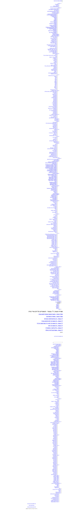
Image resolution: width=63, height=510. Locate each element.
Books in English (56, 292)
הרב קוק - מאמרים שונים (53, 265)
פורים (56, 232)
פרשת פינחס (55, 462)
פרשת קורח (55, 459)
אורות (56, 144)
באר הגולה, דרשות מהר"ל (53, 132)
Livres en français (56, 291)
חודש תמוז (55, 62)
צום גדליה (55, 67)
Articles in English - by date (52, 175)
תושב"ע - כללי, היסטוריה (53, 115)
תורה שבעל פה (54, 250)
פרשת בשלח (55, 438)
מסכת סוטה (55, 105)
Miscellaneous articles (53, 184)
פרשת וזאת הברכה (54, 474)
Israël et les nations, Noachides (52, 169)
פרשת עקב (55, 467)
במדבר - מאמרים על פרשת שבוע (52, 237)
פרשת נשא (55, 456)
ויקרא (56, 78)
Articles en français (58, 345)
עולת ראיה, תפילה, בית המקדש (52, 148)
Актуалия (57, 375)
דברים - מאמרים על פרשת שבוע (52, 238)
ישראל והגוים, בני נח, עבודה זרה (52, 207)
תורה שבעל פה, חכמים (55, 114)
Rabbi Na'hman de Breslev (52, 30)
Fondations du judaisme (53, 23)
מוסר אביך (55, 149)
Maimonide (55, 29)
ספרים (60, 289)
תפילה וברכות (57, 118)
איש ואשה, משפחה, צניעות (55, 280)
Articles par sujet (56, 346)
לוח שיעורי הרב (56, 10)
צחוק (56, 211)
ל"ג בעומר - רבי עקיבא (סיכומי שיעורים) (53, 318)
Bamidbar (55, 20)
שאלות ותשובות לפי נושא (55, 268)
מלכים (56, 83)
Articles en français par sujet (52, 161)
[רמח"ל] (56, 136)
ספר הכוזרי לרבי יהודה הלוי (55, 253)
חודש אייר (55, 216)
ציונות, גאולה (57, 275)
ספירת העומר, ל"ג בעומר (53, 219)
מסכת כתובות (55, 104)
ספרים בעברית (56, 290)
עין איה (56, 146)
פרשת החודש (57, 420)
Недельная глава (54, 189)
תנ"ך (58, 74)
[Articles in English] (52, 173)
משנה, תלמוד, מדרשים (55, 90)
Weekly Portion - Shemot (53, 177)
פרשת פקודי (55, 444)
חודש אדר (57, 416)
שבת (56, 54)
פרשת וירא (55, 426)
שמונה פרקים (55, 122)
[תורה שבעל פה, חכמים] (51, 114)
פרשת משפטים (54, 440)
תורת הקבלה (55, 251)
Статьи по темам (54, 186)
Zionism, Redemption (55, 367)
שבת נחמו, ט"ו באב (54, 223)
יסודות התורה (55, 201)
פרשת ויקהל (55, 443)
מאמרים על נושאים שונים (55, 200)
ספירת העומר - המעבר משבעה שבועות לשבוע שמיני (51, 314)
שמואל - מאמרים (54, 241)
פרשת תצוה (55, 441)
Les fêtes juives (54, 16)
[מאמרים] (57, 158)
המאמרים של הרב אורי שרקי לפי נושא (53, 159)
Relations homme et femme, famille (51, 27)
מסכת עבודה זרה (54, 110)
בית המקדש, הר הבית (55, 277)
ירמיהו (56, 85)
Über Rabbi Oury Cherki (55, 300)
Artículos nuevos (54, 196)
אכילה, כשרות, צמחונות (53, 48)
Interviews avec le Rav (53, 171)
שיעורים (59, 7)
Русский (57, 306)
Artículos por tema (54, 195)
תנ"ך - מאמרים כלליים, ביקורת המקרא (51, 234)
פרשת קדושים (54, 451)
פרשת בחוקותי (54, 454)
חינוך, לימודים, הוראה (55, 279)
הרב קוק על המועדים (53, 261)
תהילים (56, 87)
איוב (56, 88)
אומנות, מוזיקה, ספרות (55, 287)
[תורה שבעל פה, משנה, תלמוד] (49, 247)
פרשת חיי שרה (54, 427)
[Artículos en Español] (53, 379)
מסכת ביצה (55, 100)
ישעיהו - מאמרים (54, 242)
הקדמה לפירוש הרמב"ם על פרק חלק (51, 123)
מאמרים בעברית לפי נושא (57, 344)
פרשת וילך (55, 472)
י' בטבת (55, 71)
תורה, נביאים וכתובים (57, 421)
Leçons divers (54, 33)
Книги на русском (56, 293)
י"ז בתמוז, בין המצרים (53, 63)
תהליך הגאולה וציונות (53, 42)
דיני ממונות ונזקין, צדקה (55, 285)
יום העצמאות (55, 58)
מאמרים (59, 158)
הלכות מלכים (55, 126)
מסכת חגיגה (55, 103)
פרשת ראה (55, 468)
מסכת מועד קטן (54, 102)
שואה (56, 43)
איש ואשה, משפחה (54, 210)
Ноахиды (55, 191)
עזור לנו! (57, 5)
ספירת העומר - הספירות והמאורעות (54, 316)
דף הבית (59, 3)
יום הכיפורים (55, 68)
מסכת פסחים (55, 96)
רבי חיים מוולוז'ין (56, 142)
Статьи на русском (55, 185)
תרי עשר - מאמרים (54, 245)
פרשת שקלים (57, 417)
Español (57, 307)
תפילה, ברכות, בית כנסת (55, 273)
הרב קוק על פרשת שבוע (53, 152)
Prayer (56, 181)
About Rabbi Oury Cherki (54, 297)
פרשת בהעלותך (54, 457)
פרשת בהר (55, 453)
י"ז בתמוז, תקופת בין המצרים (52, 221)
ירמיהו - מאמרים (54, 243)
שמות (56, 77)
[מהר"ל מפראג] (54, 129)
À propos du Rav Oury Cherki (54, 296)
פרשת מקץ (55, 432)
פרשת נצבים (55, 471)
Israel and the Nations (53, 183)
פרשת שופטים (54, 469)
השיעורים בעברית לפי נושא (54, 8)
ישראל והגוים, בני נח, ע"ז (55, 392)
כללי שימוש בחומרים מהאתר (54, 6)
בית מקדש (57, 390)
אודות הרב (59, 294)
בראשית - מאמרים (56, 423)
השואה (56, 208)
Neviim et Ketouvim (53, 21)
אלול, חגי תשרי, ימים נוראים (54, 409)
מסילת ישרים (55, 137)
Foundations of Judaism (53, 182)
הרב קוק (57, 143)
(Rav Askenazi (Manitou (53, 32)
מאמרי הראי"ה (54, 150)
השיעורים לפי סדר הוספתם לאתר (54, 9)
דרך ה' (56, 138)
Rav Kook (55, 31)
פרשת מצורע (55, 449)
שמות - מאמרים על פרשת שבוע (52, 235)
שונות (58, 288)
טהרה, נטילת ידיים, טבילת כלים (54, 283)
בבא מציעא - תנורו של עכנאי (52, 108)
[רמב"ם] (56, 121)
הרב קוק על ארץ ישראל (53, 155)
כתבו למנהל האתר (31, 505)
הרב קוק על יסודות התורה (53, 262)
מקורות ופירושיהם (56, 271)
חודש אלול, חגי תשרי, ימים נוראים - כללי (51, 65)
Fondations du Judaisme (55, 353)
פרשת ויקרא (55, 446)
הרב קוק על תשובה (54, 263)
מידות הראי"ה (54, 259)
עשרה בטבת (55, 229)
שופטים (55, 81)
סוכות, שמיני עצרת (54, 69)
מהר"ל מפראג (57, 129)
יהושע (56, 80)
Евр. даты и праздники (55, 373)
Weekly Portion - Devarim (53, 180)
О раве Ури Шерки (55, 298)
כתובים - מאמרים (54, 246)
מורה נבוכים (55, 127)
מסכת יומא (55, 98)
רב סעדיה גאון (56, 119)
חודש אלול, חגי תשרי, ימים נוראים (52, 224)
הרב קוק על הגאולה (54, 154)
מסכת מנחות (55, 112)
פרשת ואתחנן (55, 466)
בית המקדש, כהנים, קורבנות (52, 45)
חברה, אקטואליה (54, 41)
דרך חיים (55, 133)
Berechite (55, 17)
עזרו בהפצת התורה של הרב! (58, 335)
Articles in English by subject (52, 174)
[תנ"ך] (56, 233)
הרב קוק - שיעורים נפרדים (53, 156)
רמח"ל (58, 136)
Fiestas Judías (56, 382)
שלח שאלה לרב (56, 267)
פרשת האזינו (55, 473)
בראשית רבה (55, 92)
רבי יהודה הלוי (56, 120)
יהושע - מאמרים (54, 239)
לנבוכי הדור (55, 151)
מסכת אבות (55, 111)
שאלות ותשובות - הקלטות (53, 51)
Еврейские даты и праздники (52, 188)
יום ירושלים (55, 60)
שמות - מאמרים (56, 434)
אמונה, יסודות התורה (53, 36)
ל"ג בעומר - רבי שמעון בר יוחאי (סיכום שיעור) (52, 321)
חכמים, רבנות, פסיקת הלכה (54, 272)
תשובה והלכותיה (54, 39)
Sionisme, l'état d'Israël (53, 25)
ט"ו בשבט (55, 230)
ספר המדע (55, 124)
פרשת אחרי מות (54, 450)
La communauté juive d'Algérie (52, 170)
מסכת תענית (55, 101)
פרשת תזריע (55, 448)
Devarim (57, 352)
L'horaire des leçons (53, 15)
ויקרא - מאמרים (56, 445)
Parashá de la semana (53, 197)
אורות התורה (55, 258)
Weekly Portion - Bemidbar (52, 179)
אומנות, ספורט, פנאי (54, 50)
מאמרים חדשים (56, 160)
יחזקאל (56, 86)
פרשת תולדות (55, 428)
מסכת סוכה (55, 99)
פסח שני (55, 59)
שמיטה (56, 206)
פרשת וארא (55, 436)
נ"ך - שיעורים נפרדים (53, 89)
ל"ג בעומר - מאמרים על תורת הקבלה (54, 330)
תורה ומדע (55, 202)
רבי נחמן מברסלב (56, 141)
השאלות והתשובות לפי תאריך (54, 269)
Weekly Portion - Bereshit (53, 176)
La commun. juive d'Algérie (54, 355)
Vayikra (55, 19)
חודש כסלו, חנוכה (54, 70)
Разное (55, 192)
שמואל (56, 82)
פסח (56, 56)
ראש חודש (55, 214)
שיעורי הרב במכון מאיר (55, 12)
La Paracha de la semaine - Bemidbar (51, 167)
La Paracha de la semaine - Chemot (51, 165)
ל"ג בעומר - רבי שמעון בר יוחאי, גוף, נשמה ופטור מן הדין (50, 323)
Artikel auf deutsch (56, 193)
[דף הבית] (57, 3)
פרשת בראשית (54, 424)
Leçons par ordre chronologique (52, 14)
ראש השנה (55, 66)
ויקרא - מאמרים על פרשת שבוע (52, 236)
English (57, 305)
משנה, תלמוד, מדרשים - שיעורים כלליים (51, 91)
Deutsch (57, 308)
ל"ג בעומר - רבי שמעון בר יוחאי (55, 325)
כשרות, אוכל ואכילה (56, 282)
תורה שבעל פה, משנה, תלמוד (54, 247)
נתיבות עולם (55, 134)
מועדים (58, 213)
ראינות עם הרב (54, 212)
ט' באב (56, 64)
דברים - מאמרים (56, 464)
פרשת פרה (57, 419)
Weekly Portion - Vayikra (53, 178)
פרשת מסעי (55, 463)
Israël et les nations (56, 354)
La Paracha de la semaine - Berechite (51, 164)
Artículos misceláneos (53, 199)
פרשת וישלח (55, 430)
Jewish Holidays (56, 360)
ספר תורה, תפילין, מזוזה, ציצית (52, 49)
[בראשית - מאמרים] (52, 423)
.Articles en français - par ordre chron (51, 162)
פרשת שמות (55, 435)
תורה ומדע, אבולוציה (53, 38)
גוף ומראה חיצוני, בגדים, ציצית (54, 281)
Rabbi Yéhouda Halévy (53, 28)
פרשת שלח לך (54, 458)
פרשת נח (55, 425)
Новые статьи (54, 187)
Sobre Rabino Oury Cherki (54, 299)
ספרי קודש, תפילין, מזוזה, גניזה (54, 284)
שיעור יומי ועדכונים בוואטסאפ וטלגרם (53, 11)
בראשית (55, 76)
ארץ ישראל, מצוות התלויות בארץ (52, 44)
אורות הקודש (55, 145)
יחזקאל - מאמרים (54, 244)
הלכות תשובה (55, 125)
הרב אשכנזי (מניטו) (56, 157)
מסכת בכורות (55, 113)
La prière (55, 24)
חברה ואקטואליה (54, 204)
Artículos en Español (55, 194)
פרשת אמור (55, 452)
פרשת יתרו (55, 439)
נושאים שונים (55, 52)
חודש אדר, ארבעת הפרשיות (52, 231)
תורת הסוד (55, 116)
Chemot (55, 18)
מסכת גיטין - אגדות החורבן (53, 106)
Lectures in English (56, 34)
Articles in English (56, 173)
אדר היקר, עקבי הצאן (53, 147)
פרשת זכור (57, 418)
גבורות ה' (55, 130)
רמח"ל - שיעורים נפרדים (53, 140)
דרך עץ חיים (55, 139)
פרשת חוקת (55, 460)
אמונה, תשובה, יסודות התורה (54, 270)
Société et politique (54, 26)
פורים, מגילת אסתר (54, 73)
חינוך (56, 47)
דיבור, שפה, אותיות (54, 40)
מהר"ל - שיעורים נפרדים (53, 135)
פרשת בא (55, 437)
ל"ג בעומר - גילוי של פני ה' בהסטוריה (54, 328)
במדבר (56, 79)
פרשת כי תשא (54, 442)
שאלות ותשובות (58, 266)
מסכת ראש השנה (54, 97)
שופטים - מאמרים (54, 240)
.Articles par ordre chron (55, 347)
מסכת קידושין (55, 107)
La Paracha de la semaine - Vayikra (51, 166)
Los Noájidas (55, 198)
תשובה (56, 203)
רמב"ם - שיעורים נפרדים (53, 128)
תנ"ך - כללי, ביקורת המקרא (52, 75)
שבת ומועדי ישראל (56, 53)
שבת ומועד (57, 274)
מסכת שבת (55, 95)
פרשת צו (55, 447)
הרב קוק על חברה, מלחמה (55, 500)
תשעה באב (55, 222)
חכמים (58, 485)
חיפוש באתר (57, 4)
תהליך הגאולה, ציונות (55, 389)
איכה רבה (55, 93)
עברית (58, 303)
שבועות (55, 61)
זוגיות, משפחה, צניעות (53, 46)
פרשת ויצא (55, 429)
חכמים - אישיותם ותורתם (53, 117)
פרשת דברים (55, 465)
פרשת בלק (55, 461)
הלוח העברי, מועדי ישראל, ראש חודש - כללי (50, 55)
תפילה (58, 252)
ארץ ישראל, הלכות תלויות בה (54, 276)
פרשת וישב (55, 431)
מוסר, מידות (55, 37)
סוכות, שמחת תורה (56, 412)
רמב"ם (58, 121)
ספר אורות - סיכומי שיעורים (52, 257)
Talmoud (55, 22)
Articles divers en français (53, 172)
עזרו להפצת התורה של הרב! (31, 503)
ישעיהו (56, 84)
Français (57, 304)
